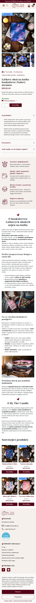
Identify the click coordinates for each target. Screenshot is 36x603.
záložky (31, 285)
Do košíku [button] (9, 472)
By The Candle (7, 72)
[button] (32, 32)
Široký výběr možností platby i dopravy (19, 172)
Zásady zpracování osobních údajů (22, 600)
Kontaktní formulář (8, 522)
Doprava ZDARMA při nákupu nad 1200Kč (18, 1)
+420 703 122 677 (9, 529)
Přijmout (18, 592)
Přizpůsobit (18, 597)
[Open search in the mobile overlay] (7, 5)
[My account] (29, 5)
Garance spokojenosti (19, 162)
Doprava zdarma (17, 198)
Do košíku (15, 105)
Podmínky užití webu (8, 560)
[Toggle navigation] (4, 5)
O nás (3, 547)
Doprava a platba (7, 550)
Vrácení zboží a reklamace (10, 552)
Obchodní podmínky (8, 555)
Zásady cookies (8, 600)
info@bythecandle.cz (12, 526)
